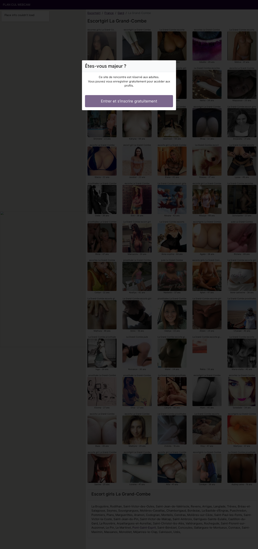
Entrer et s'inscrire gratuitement (129, 101)
